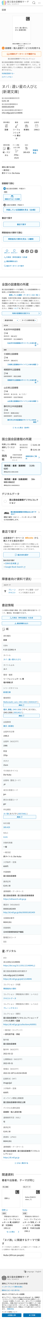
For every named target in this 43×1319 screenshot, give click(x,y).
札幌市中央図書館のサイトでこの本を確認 (21, 344)
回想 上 (5, 1209)
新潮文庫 (7, 692)
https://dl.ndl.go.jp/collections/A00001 (19, 1024)
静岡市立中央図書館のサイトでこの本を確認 (21, 421)
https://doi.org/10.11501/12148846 (18, 965)
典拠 (20, 705)
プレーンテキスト (12, 591)
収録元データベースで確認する (23, 53)
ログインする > (7, 77)
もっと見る (11, 1232)
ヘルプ (15, 308)
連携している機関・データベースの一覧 (23, 295)
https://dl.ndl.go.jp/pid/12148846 (17, 978)
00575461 (22, 813)
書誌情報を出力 (12, 261)
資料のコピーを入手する (10, 1290)
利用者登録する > (8, 73)
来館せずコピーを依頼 (12, 199)
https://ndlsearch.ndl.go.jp (14, 899)
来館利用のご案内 (31, 457)
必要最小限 (12, 1315)
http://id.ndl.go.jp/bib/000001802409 (19, 912)
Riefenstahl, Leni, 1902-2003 (15, 702)
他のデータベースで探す (15, 266)
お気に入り (7, 253)
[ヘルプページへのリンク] (24, 45)
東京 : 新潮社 (8, 726)
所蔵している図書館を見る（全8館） (21, 209)
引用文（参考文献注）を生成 (16, 257)
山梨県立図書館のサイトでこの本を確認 (21, 401)
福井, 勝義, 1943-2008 (12, 709)
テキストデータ (9, 998)
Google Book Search (14, 566)
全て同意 (32, 1315)
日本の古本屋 (11, 563)
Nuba (24, 1209)
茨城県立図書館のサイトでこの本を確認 (21, 364)
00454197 (33, 702)
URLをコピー (14, 253)
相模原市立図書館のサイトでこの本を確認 (21, 381)
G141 (5, 837)
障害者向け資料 (9, 988)
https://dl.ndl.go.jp (11, 1157)
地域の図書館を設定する (21, 313)
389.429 (6, 827)
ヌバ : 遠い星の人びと (12, 659)
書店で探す (21, 224)
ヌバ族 (6, 813)
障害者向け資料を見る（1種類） (21, 239)
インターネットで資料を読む (12, 1287)
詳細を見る (35, 151)
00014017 (18, 712)
